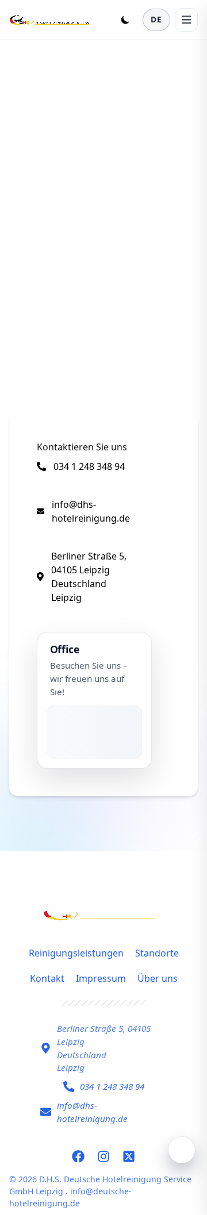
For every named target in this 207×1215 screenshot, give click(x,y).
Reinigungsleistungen (76, 953)
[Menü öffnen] (186, 19)
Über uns (157, 978)
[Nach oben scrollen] (181, 1150)
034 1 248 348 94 (89, 466)
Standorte (157, 953)
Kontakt (47, 978)
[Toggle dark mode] (125, 19)
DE (156, 19)
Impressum (101, 978)
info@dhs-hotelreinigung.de (91, 511)
